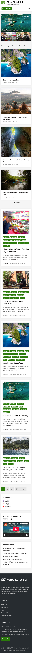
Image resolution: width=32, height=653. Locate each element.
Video (3, 610)
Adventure (12, 351)
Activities (5, 237)
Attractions (21, 237)
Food (27, 243)
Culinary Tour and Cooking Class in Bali (15, 553)
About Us (4, 604)
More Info (5, 639)
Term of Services (6, 616)
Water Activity (20, 359)
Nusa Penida (16, 356)
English (6, 501)
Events (26, 46)
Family (12, 298)
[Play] (5, 535)
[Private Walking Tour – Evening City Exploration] (8, 36)
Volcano (11, 464)
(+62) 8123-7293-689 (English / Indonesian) (15, 634)
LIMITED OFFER (6, 8)
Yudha (6, 263)
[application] (16, 529)
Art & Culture (13, 237)
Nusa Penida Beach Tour (11, 80)
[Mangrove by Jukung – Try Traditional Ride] (16, 179)
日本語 (6, 504)
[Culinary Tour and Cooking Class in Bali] (23, 36)
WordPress (12, 650)
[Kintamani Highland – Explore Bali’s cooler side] (16, 101)
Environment (13, 243)
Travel (4, 359)
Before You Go (16, 46)
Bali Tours (5, 240)
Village (22, 298)
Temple (26, 461)
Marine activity (7, 356)
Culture (24, 240)
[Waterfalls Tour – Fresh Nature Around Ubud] (16, 147)
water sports (6, 412)
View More (16, 202)
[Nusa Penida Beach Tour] (16, 63)
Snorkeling (23, 409)
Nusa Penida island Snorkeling (15, 415)
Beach (26, 351)
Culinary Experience (15, 240)
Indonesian (7, 507)
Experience (21, 243)
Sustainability (5, 46)
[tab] (5, 45)
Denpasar (5, 243)
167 (17, 489)
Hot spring (20, 461)
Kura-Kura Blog (15, 1)
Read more (14, 259)
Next (23, 489)
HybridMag (21, 650)
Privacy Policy (5, 613)
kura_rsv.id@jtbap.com (8, 626)
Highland (13, 461)
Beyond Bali (6, 354)
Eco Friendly (12, 295)
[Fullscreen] (27, 535)
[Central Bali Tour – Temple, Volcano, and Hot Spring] (16, 23)
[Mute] (24, 535)
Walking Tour (6, 245)
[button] (22, 16)
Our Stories (4, 607)
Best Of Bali (6, 461)
